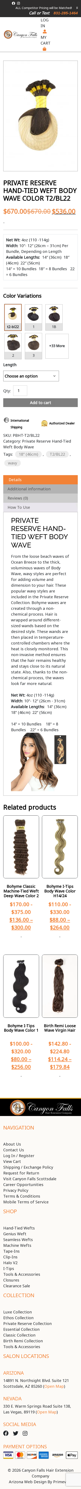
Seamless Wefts (18, 1239)
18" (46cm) (28, 454)
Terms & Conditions (21, 1196)
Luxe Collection (17, 1311)
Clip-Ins (10, 1256)
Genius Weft (14, 1233)
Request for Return (21, 1173)
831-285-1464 (66, 13)
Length (9, 364)
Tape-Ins (11, 1251)
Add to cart (40, 402)
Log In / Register (18, 1155)
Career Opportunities (23, 1184)
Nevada (12, 1398)
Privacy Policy (15, 1190)
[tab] (40, 479)
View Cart (12, 1161)
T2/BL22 (57, 454)
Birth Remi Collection (23, 1340)
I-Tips (8, 1268)
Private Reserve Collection (27, 1323)
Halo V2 (10, 1262)
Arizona (13, 1373)
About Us (12, 1144)
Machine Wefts (17, 1245)
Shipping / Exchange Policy (28, 1167)
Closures (11, 1280)
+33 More (57, 345)
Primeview (62, 1481)
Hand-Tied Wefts (19, 1228)
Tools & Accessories (21, 1274)
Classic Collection (19, 1335)
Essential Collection (21, 1329)
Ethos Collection (18, 1317)
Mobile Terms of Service (26, 1201)
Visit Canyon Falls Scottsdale (29, 1178)
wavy (12, 462)
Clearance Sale (16, 1285)
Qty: (7, 390)
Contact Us (13, 1149)
